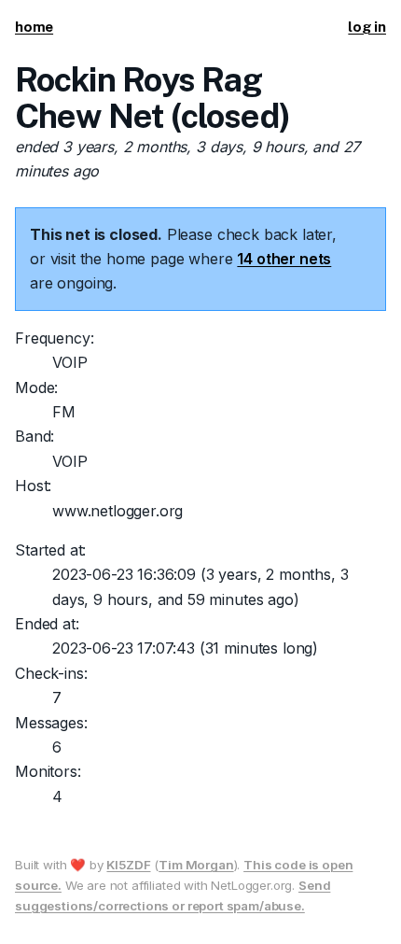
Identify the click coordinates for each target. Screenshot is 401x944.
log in (367, 27)
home (34, 27)
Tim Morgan (196, 864)
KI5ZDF (128, 864)
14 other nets (284, 258)
